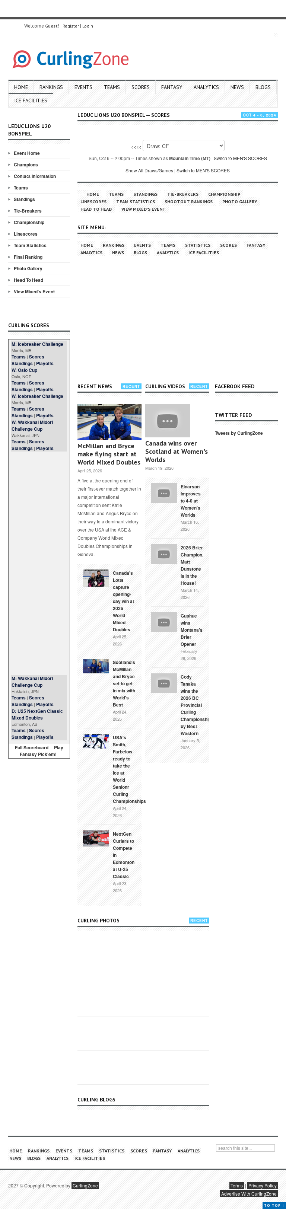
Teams (112, 87)
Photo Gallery (28, 268)
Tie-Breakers (28, 210)
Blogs (263, 87)
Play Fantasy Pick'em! (42, 750)
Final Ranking (28, 256)
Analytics (206, 87)
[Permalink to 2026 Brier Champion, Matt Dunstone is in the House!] (164, 553)
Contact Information (35, 176)
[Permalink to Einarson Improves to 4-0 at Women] (164, 492)
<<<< (136, 146)
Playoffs (45, 363)
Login (87, 26)
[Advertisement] (39, 563)
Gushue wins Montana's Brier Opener (192, 629)
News (237, 87)
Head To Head (28, 280)
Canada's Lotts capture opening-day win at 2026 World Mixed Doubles (123, 601)
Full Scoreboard (31, 747)
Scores (140, 87)
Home (21, 87)
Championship (29, 222)
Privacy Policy (262, 1185)
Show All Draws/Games (149, 170)
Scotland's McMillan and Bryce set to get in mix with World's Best (124, 683)
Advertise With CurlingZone (249, 1193)
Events (83, 87)
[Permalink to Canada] (96, 577)
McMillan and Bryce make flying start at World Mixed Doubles (108, 453)
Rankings (51, 87)
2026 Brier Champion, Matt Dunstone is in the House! (192, 565)
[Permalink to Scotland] (96, 665)
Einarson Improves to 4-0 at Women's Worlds (191, 500)
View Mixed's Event (34, 291)
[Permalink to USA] (96, 741)
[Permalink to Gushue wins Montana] (164, 621)
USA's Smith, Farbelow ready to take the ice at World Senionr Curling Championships (129, 769)
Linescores (26, 233)
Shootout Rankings (189, 201)
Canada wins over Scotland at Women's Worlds (176, 451)
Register (71, 26)
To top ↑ (274, 1205)
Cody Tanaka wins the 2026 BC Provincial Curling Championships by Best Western (197, 705)
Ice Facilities (30, 100)
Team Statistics (30, 245)
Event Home (27, 153)
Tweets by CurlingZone (239, 433)
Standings (24, 199)
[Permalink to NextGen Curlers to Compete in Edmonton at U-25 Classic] (96, 838)
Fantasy (171, 87)
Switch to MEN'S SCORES (240, 158)
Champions (26, 164)
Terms (237, 1185)
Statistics (197, 245)
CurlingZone (85, 1185)
